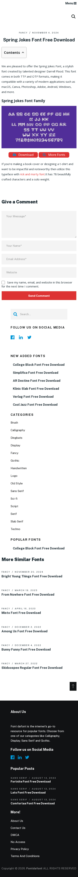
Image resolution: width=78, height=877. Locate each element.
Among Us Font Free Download (25, 631)
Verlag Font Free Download (33, 396)
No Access (18, 842)
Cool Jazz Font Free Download (35, 404)
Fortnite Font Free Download (31, 781)
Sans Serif (17, 491)
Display (15, 445)
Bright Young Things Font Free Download (32, 576)
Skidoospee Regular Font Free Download (32, 668)
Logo (14, 475)
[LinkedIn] (22, 337)
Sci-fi (14, 498)
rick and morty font (32, 174)
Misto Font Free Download (21, 613)
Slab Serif (17, 521)
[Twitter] (30, 337)
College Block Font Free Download (39, 365)
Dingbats (16, 437)
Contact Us (18, 827)
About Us (17, 820)
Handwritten (19, 468)
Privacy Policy (20, 849)
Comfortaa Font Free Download (33, 803)
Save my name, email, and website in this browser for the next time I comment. (37, 284)
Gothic (15, 460)
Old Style (17, 483)
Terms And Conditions (25, 856)
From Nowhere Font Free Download (28, 594)
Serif (14, 513)
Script (14, 506)
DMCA (15, 835)
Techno (15, 529)
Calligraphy (18, 430)
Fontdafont (34, 868)
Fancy (23, 33)
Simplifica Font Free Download (35, 373)
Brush (14, 422)
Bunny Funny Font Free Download (26, 649)
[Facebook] (14, 337)
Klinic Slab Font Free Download (36, 388)
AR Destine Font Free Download (36, 381)
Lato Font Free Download (28, 792)
